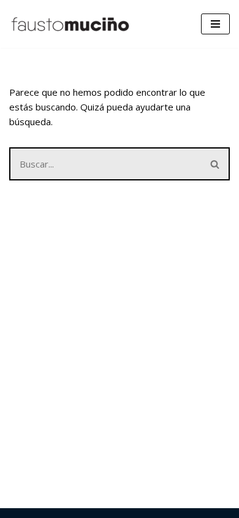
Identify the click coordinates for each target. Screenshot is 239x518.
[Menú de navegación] (215, 24)
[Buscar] (215, 163)
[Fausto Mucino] (70, 24)
